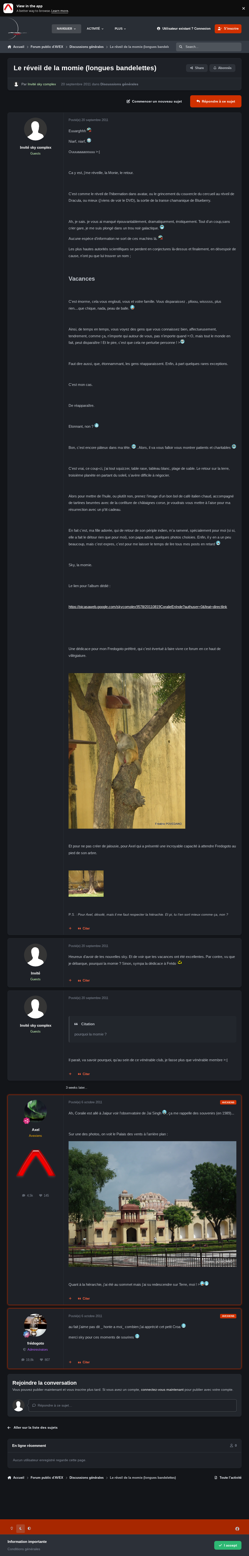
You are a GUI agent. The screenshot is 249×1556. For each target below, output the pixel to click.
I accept (230, 1545)
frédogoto (35, 1343)
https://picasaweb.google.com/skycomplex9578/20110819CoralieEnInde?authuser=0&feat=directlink (148, 607)
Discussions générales (119, 84)
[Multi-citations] (70, 929)
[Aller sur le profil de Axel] (35, 1111)
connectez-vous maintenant (162, 1389)
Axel (35, 1130)
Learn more (9, 8)
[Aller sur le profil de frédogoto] (35, 1325)
